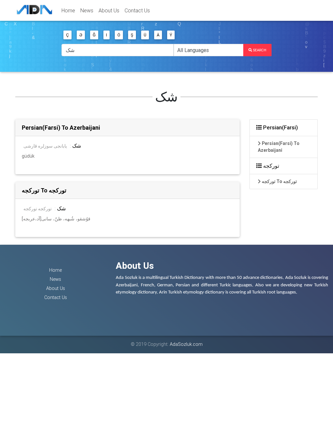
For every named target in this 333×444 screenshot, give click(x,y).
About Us (109, 10)
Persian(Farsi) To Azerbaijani (61, 127)
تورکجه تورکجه (37, 209)
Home (68, 10)
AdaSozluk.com (186, 344)
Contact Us (137, 10)
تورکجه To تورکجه (44, 190)
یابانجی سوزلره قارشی (45, 146)
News (86, 10)
